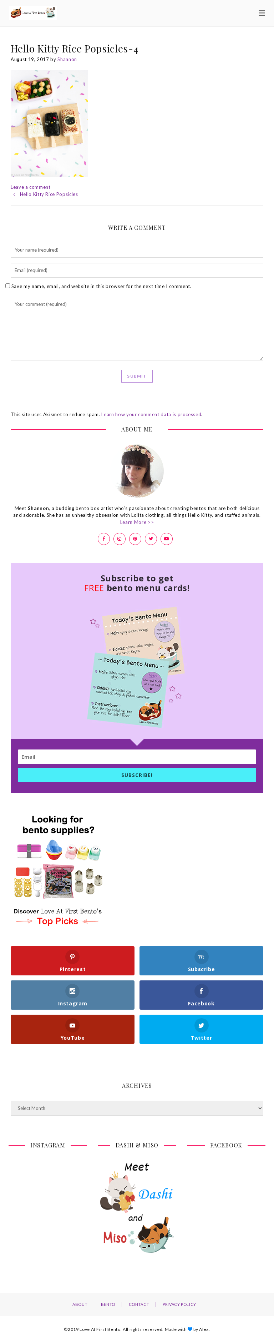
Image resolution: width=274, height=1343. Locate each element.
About (79, 1304)
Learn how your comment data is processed (151, 414)
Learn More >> (137, 522)
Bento (108, 1304)
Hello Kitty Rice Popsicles (49, 194)
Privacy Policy (179, 1304)
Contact (139, 1304)
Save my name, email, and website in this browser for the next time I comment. (101, 286)
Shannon (67, 59)
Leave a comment (31, 187)
